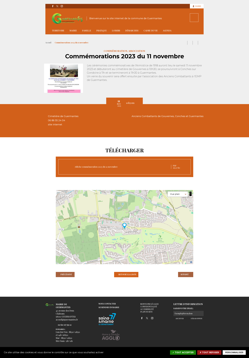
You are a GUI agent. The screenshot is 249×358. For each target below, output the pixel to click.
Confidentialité (148, 306)
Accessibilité (147, 309)
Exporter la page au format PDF (190, 43)
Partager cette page (200, 43)
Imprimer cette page (184, 43)
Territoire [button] (58, 30)
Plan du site (146, 312)
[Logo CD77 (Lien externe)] (111, 319)
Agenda (167, 30)
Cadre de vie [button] (151, 30)
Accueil (48, 42)
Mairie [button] (73, 30)
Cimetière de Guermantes (63, 116)
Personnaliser (234, 352)
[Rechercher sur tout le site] (194, 17)
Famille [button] (86, 30)
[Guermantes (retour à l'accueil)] (67, 18)
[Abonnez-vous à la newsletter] (201, 313)
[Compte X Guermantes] (57, 6)
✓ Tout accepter (182, 352)
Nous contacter (107, 304)
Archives (179, 318)
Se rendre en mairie (109, 307)
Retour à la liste (127, 274)
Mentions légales (149, 304)
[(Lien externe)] (111, 337)
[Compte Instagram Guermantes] (62, 6)
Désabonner (196, 318)
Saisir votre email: (183, 308)
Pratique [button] (101, 30)
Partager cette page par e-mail (195, 43)
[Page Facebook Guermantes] (53, 6)
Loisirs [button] (116, 30)
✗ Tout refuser (209, 352)
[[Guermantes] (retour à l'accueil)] (49, 306)
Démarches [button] (131, 30)
